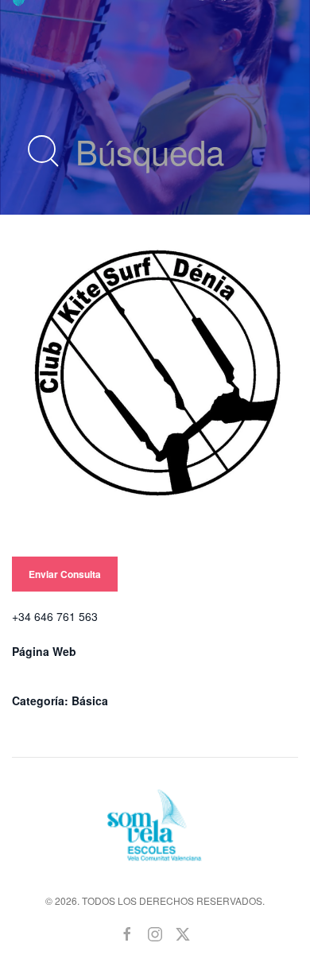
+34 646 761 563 (55, 616)
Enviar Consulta (65, 574)
